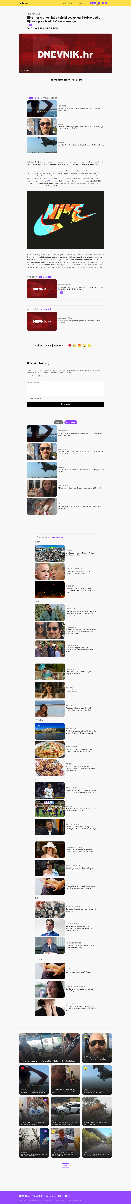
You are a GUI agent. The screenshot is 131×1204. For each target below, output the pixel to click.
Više (65, 1166)
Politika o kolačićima (75, 1200)
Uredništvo (22, 1200)
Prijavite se (65, 404)
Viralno (65, 3)
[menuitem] (110, 3)
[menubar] (110, 3)
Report (80, 3)
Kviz (75, 3)
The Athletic (53, 181)
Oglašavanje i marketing (35, 1200)
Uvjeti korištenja (48, 1200)
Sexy (86, 3)
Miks (70, 3)
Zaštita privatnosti (60, 1200)
